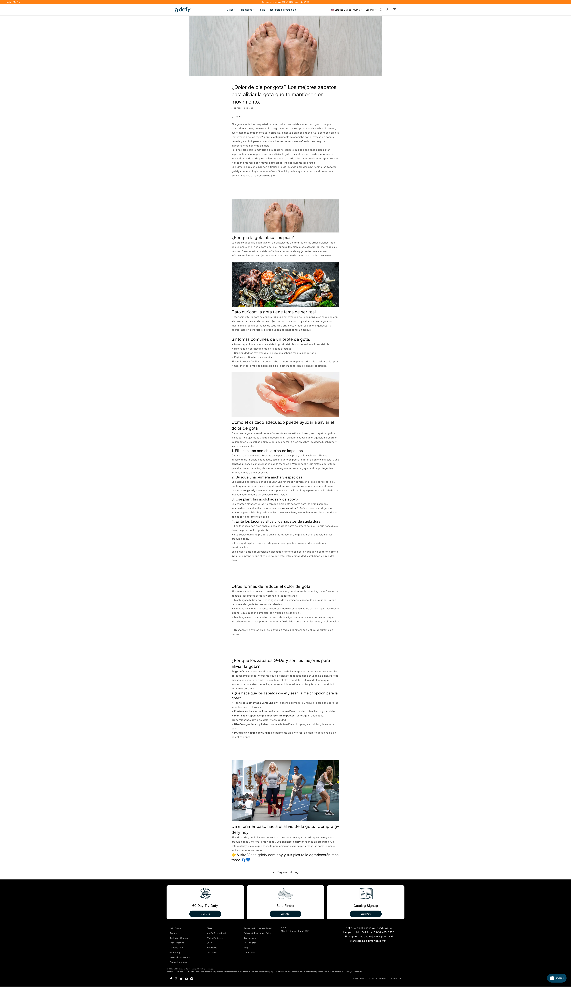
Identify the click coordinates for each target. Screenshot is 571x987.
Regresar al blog (288, 872)
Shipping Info (176, 947)
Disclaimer (212, 952)
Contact (173, 933)
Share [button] (237, 116)
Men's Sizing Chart (216, 933)
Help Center (176, 928)
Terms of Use (395, 978)
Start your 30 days (179, 938)
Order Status (250, 952)
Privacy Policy (359, 978)
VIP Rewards (250, 942)
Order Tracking (177, 942)
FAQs (209, 928)
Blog (246, 947)
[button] (231, 9)
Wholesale (212, 947)
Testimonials (250, 938)
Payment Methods (179, 962)
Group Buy (175, 952)
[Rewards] (557, 978)
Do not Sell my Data (377, 978)
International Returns (180, 957)
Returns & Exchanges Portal (258, 928)
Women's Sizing (215, 938)
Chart (209, 942)
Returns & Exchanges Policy (258, 933)
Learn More (205, 914)
